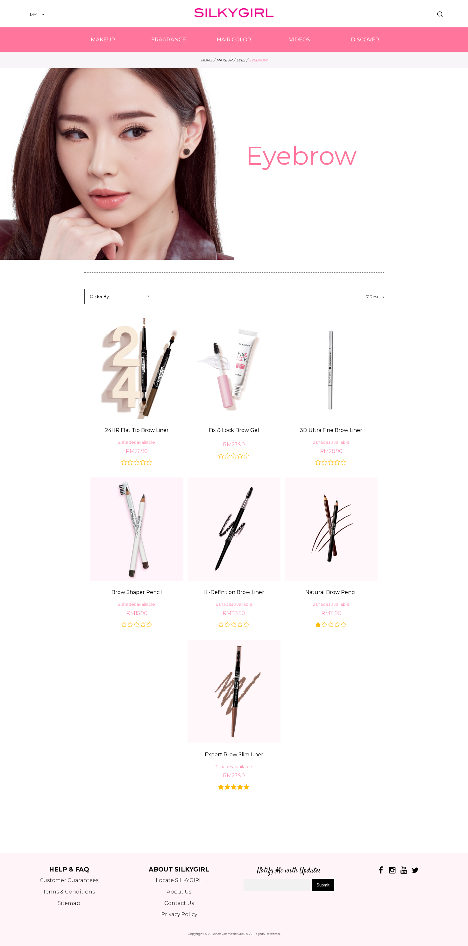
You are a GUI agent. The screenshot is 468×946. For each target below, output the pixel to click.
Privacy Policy (179, 914)
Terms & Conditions (69, 892)
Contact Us (179, 903)
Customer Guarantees (69, 880)
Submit (323, 885)
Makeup (103, 39)
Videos (299, 39)
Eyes (240, 60)
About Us (179, 892)
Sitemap (69, 903)
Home (206, 60)
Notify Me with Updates (289, 870)
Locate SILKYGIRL (179, 880)
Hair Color (234, 39)
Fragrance (168, 39)
